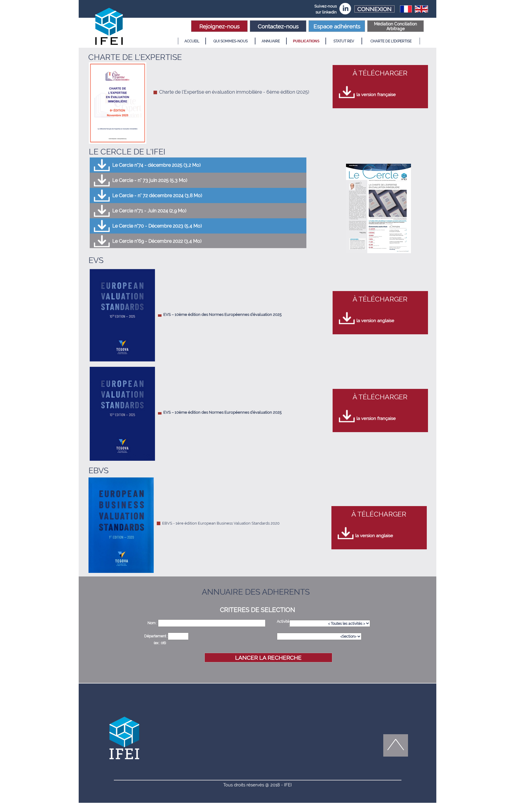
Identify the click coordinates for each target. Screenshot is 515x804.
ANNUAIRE (271, 41)
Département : (156, 636)
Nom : (153, 623)
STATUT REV (343, 41)
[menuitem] (192, 41)
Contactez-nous (278, 26)
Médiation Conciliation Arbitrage (395, 26)
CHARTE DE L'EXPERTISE (391, 41)
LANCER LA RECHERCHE (268, 657)
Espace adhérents (337, 26)
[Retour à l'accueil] (110, 27)
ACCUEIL (191, 41)
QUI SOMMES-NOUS (230, 41)
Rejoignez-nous (219, 26)
